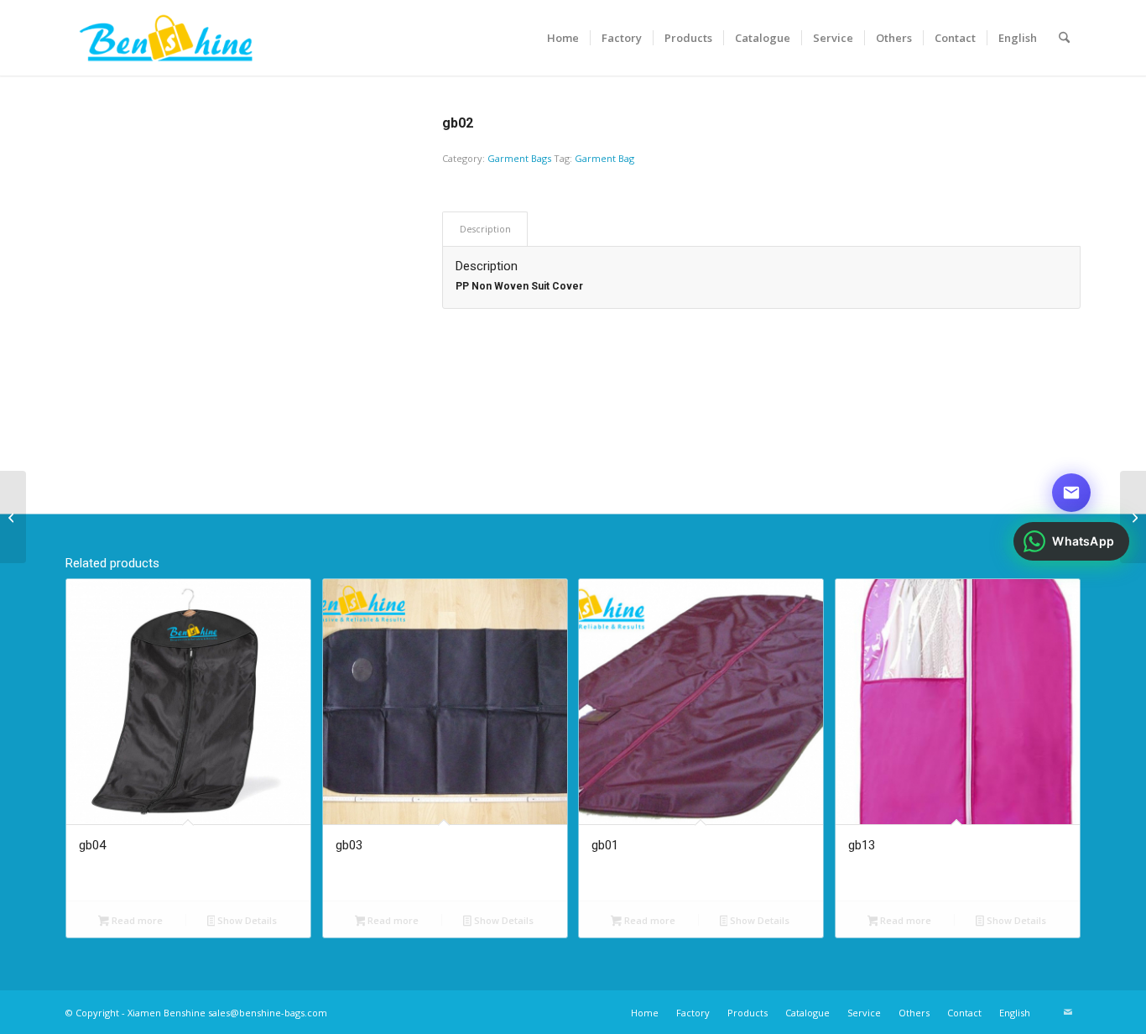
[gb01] (13, 517)
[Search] (1064, 38)
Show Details (246, 920)
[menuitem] (563, 38)
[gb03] (1133, 517)
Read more (136, 920)
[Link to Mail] (1068, 1012)
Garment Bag (604, 158)
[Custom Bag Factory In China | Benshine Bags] (165, 38)
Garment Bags (519, 158)
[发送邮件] (1071, 492)
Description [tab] (485, 228)
